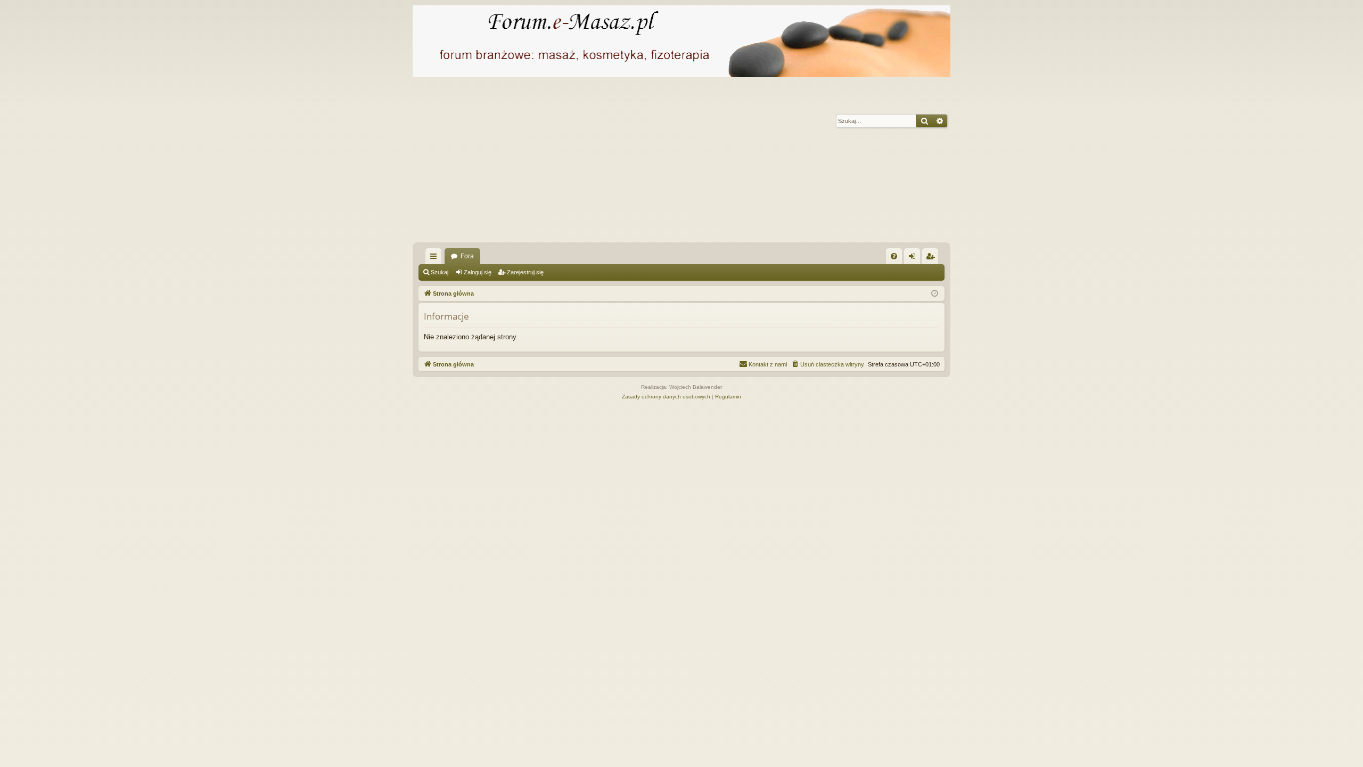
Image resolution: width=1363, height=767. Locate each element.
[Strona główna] (681, 41)
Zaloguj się (477, 272)
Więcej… (435, 258)
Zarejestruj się (525, 272)
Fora (467, 256)
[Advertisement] (732, 162)
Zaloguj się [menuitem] (914, 258)
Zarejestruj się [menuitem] (932, 258)
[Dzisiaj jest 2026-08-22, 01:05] (934, 294)
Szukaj (439, 272)
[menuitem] (894, 256)
